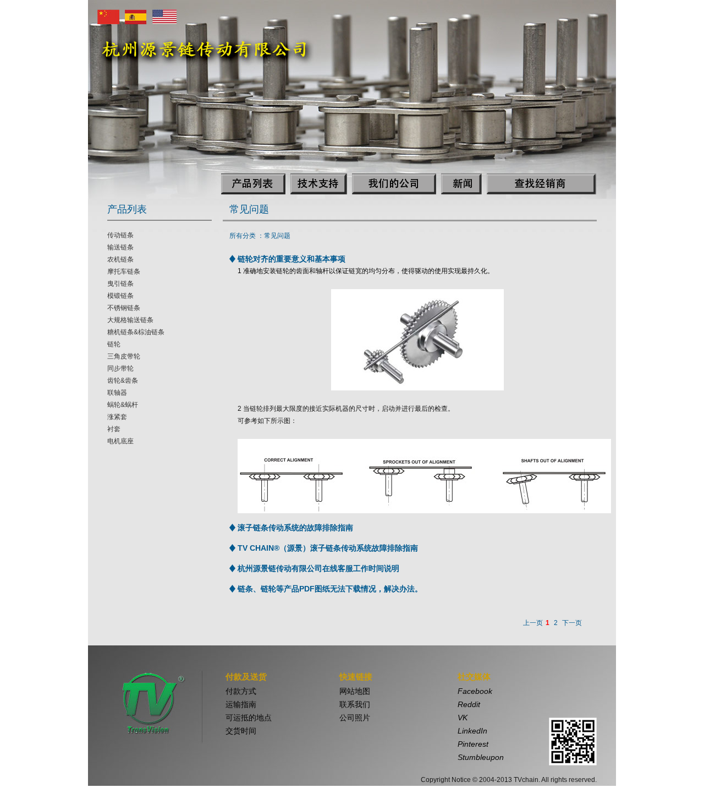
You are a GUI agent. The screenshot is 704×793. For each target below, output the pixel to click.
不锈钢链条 (123, 308)
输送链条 (120, 247)
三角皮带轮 (123, 356)
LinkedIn (472, 730)
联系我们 (354, 704)
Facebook (475, 691)
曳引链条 (120, 283)
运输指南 (241, 704)
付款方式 (241, 691)
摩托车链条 (123, 271)
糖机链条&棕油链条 (135, 332)
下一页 (572, 623)
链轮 (113, 344)
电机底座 (120, 441)
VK (463, 717)
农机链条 (120, 259)
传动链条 (120, 235)
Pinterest (473, 744)
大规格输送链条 (130, 320)
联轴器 (117, 393)
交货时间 (241, 730)
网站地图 (354, 691)
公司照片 (354, 717)
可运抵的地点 (249, 717)
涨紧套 (117, 417)
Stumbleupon (481, 757)
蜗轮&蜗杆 (122, 405)
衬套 (113, 429)
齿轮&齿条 (122, 380)
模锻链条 (120, 296)
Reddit (469, 704)
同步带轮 (120, 368)
